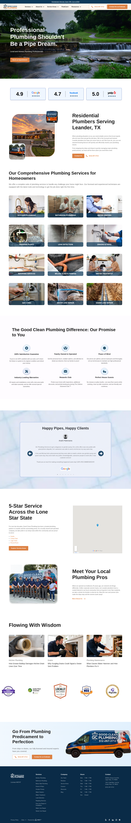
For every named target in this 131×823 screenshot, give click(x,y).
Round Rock (14, 543)
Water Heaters (40, 792)
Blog (62, 792)
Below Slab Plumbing (42, 783)
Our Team (63, 778)
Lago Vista (13, 540)
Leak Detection (40, 798)
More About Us (77, 598)
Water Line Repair (41, 808)
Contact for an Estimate (117, 6)
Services (28, 6)
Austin (12, 536)
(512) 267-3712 (99, 6)
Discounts (63, 789)
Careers (63, 786)
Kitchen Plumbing (41, 778)
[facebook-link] (109, 820)
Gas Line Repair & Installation (41, 804)
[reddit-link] (119, 820)
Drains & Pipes (40, 786)
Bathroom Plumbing (41, 780)
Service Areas (51, 6)
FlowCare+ (65, 6)
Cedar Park (14, 538)
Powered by (31, 820)
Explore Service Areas (18, 548)
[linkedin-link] (113, 820)
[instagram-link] (116, 820)
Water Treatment (40, 795)
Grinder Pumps (40, 789)
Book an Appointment (19, 60)
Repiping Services (41, 800)
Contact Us (78, 156)
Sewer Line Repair (41, 811)
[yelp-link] (106, 820)
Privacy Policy (14, 820)
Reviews (63, 780)
